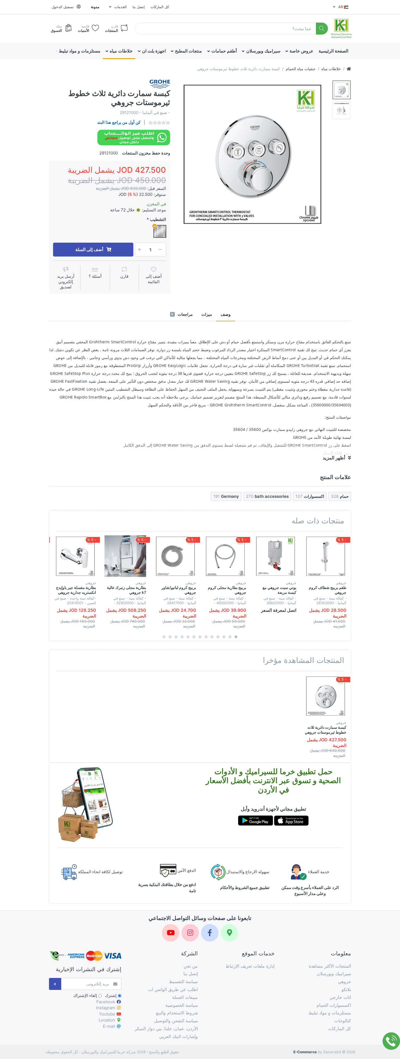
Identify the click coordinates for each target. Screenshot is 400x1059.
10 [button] (182, 636)
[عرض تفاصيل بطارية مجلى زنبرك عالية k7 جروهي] (125, 556)
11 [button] (176, 636)
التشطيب (158, 219)
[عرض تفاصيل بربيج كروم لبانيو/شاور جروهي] (175, 556)
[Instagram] (190, 932)
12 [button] (170, 636)
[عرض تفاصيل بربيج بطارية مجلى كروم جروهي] (225, 556)
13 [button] (164, 636)
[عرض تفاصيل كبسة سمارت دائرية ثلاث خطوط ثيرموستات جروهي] (325, 696)
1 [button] (236, 636)
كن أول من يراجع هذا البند (118, 122)
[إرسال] (55, 984)
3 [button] (224, 636)
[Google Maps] (229, 932)
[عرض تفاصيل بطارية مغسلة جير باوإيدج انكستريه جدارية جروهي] (75, 556)
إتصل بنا (139, 7)
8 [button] (194, 636)
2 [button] (230, 636)
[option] (252, 154)
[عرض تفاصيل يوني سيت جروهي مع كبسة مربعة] (275, 556)
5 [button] (212, 636)
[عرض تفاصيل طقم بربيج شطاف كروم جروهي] (325, 556)
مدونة (95, 7)
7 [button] (200, 636)
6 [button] (206, 636)
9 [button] (188, 636)
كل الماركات (159, 7)
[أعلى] (349, 69)
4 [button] (218, 636)
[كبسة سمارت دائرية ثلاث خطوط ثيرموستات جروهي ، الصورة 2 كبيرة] (341, 110)
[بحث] (322, 29)
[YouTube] (170, 932)
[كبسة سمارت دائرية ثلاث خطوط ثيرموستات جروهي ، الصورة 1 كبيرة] (341, 90)
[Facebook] (210, 932)
